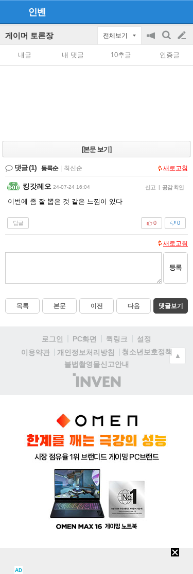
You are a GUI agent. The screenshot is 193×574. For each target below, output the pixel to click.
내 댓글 (73, 55)
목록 (22, 305)
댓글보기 (171, 305)
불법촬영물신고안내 (96, 364)
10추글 (121, 55)
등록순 (49, 168)
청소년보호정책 (147, 352)
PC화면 (85, 339)
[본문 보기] (96, 149)
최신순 (73, 168)
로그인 (52, 339)
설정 (144, 339)
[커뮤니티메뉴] (11, 12)
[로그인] (162, 11)
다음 (134, 305)
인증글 (170, 55)
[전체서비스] (180, 11)
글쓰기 (183, 35)
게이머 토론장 (29, 35)
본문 (60, 305)
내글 (24, 55)
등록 (175, 267)
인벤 (37, 12)
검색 (167, 40)
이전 (97, 305)
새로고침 (175, 168)
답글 (18, 223)
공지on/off (152, 40)
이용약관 (35, 352)
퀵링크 (117, 339)
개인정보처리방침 (86, 352)
